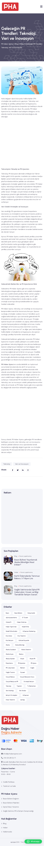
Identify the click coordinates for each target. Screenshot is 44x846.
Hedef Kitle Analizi (11, 631)
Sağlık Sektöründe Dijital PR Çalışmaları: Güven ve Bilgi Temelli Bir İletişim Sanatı (27, 592)
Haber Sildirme (21, 622)
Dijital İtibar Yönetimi (11, 807)
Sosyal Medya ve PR (12, 681)
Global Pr (8, 622)
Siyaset (22, 672)
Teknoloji (6, 464)
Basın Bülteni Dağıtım (11, 799)
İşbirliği (22, 700)
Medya (21, 654)
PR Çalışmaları (10, 668)
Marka (8, 645)
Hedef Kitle (25, 627)
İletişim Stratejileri (11, 695)
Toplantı (19, 686)
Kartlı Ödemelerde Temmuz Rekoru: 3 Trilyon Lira (27, 577)
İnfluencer (26, 695)
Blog (15, 556)
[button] (33, 841)
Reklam (22, 668)
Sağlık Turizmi (10, 672)
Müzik (22, 658)
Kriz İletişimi (9, 640)
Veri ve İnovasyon (22, 464)
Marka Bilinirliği (19, 645)
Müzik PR (32, 658)
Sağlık (32, 668)
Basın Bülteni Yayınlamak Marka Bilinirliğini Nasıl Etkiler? (25, 562)
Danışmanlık (31, 613)
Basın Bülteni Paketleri (11, 803)
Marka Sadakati (11, 649)
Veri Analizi (22, 690)
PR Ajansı (33, 663)
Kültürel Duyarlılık (24, 640)
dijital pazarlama (11, 617)
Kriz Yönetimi (22, 636)
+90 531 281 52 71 (9, 758)
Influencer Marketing (29, 631)
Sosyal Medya (10, 677)
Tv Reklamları (31, 686)
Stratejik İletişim (29, 681)
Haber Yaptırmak (11, 627)
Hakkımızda (7, 832)
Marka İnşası (9, 654)
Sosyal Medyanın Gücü (27, 677)
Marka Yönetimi (26, 649)
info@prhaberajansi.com (12, 754)
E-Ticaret (25, 617)
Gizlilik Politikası (8, 782)
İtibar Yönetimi (10, 700)
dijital (38, 347)
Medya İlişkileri (10, 658)
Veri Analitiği (10, 690)
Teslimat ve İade (9, 786)
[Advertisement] (22, 142)
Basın (7, 613)
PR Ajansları (21, 663)
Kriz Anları (9, 636)
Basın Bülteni (18, 613)
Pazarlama (9, 663)
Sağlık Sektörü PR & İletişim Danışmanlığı (18, 811)
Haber (16, 572)
